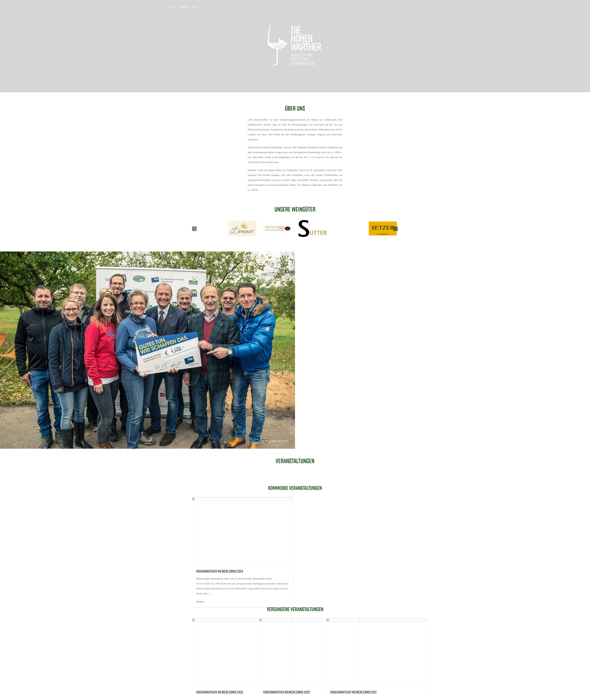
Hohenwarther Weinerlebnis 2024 (219, 571)
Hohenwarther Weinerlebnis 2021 (353, 692)
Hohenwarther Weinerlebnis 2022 (286, 692)
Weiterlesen (200, 602)
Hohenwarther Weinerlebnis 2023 (219, 692)
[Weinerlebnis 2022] (295, 46)
